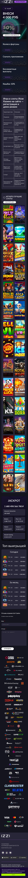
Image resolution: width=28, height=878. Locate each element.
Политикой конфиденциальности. (14, 872)
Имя (2, 621)
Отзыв (3, 628)
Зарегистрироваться (12, 35)
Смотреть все (9, 202)
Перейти (7, 50)
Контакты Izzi (6, 848)
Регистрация (20, 1)
